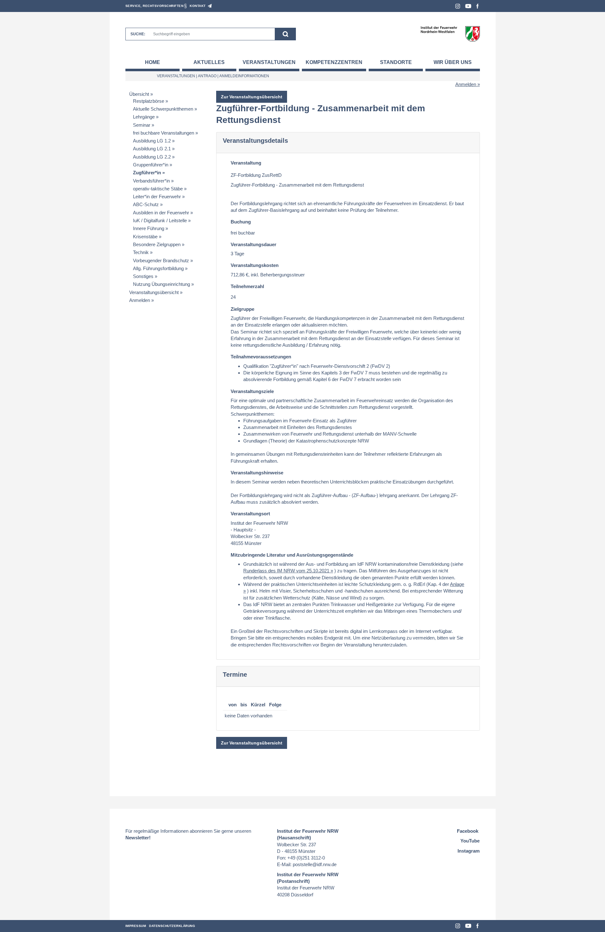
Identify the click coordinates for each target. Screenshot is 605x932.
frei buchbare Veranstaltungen (163, 133)
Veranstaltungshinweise (257, 472)
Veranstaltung (246, 162)
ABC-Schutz (146, 204)
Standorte (396, 62)
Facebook (477, 6)
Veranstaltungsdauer (253, 244)
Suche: (137, 34)
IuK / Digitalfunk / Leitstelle (160, 220)
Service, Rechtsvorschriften (154, 6)
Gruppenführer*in (150, 164)
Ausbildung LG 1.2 (152, 140)
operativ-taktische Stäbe (158, 188)
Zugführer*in (147, 172)
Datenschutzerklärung (172, 926)
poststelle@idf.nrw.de (315, 864)
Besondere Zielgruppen (157, 244)
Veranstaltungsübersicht (154, 292)
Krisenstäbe (145, 236)
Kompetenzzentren (334, 62)
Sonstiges (143, 276)
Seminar (141, 125)
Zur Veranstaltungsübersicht (251, 96)
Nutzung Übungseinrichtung (161, 284)
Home (152, 62)
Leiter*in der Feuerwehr (157, 196)
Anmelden (465, 84)
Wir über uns (453, 62)
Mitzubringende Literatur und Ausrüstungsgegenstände (292, 555)
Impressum (135, 926)
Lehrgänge (144, 116)
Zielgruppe (242, 309)
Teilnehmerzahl (247, 286)
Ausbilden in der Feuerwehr (161, 212)
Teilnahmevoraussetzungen (261, 356)
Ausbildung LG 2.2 (152, 156)
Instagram (457, 6)
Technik (141, 252)
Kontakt (198, 6)
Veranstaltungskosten (255, 265)
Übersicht (139, 94)
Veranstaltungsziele (252, 391)
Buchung (241, 221)
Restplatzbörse (148, 101)
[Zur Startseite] (450, 33)
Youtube (468, 6)
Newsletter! (138, 837)
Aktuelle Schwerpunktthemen (163, 109)
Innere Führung (148, 228)
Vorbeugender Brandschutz (161, 260)
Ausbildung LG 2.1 (152, 148)
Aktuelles (209, 62)
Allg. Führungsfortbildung (158, 268)
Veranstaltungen (269, 62)
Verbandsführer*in (151, 180)
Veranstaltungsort (250, 513)
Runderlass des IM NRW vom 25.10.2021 (286, 570)
